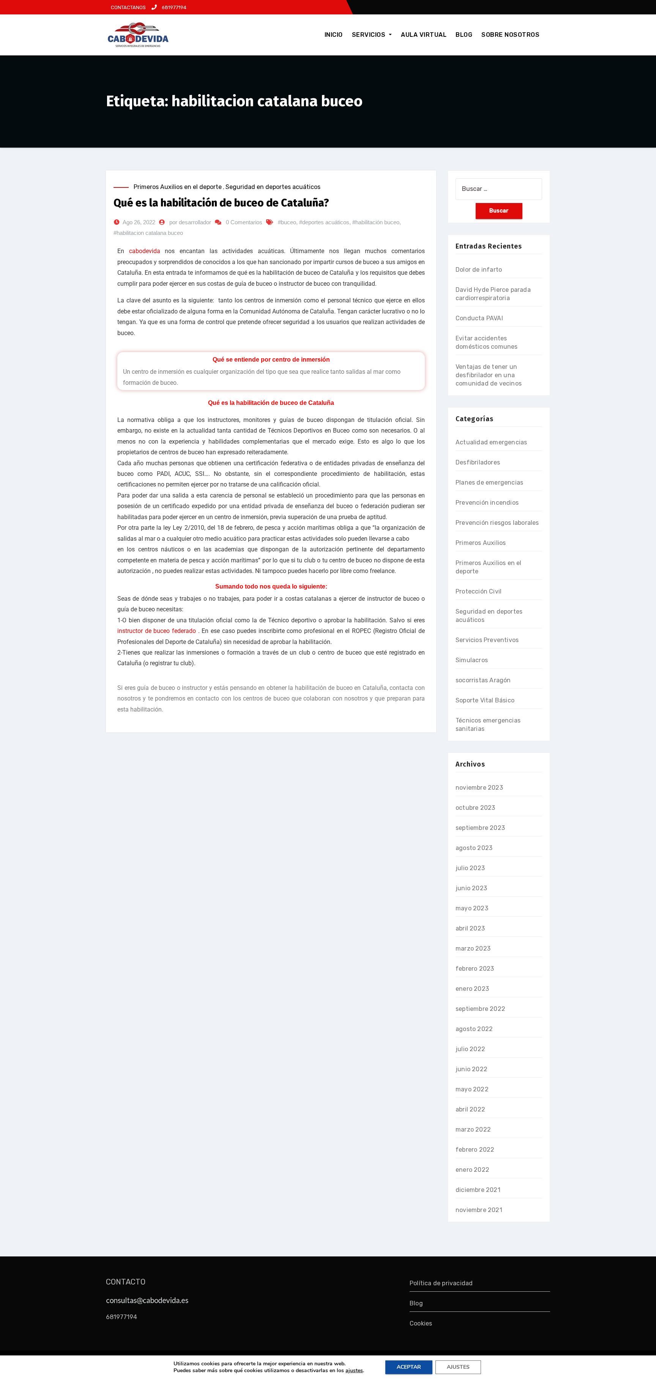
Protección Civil (478, 591)
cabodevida (144, 251)
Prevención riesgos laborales (497, 522)
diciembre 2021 (478, 1189)
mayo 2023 (472, 908)
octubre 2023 (475, 807)
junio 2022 (471, 1069)
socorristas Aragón (483, 680)
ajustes (354, 1370)
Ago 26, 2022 (139, 222)
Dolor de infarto (479, 269)
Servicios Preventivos (487, 640)
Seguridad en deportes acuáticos (273, 186)
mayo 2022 (472, 1089)
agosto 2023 (474, 848)
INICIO (334, 34)
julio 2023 (470, 868)
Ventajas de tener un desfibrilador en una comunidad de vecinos (489, 375)
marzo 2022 (473, 1129)
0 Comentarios (244, 222)
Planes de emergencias (489, 482)
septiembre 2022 (480, 1008)
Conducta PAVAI (479, 318)
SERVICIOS (369, 34)
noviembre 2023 (479, 787)
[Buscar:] (499, 189)
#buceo (287, 222)
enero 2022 (472, 1169)
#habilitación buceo (375, 222)
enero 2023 (472, 988)
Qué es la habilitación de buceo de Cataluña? (221, 203)
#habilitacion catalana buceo (148, 233)
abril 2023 (470, 928)
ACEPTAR (409, 1367)
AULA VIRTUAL (423, 34)
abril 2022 (470, 1109)
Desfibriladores (478, 462)
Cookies (421, 1323)
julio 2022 (470, 1049)
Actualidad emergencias (491, 442)
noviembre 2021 (479, 1210)
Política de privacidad (441, 1283)
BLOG (464, 34)
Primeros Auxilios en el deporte (178, 186)
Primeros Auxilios (481, 542)
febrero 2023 (475, 968)
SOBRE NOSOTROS (510, 34)
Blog (416, 1303)
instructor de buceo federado (156, 630)
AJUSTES (458, 1367)
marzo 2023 (473, 948)
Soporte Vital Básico (485, 700)
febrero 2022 (475, 1149)
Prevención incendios (487, 502)
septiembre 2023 (480, 827)
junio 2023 (471, 888)
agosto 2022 (474, 1029)
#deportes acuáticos (324, 222)
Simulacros (472, 660)
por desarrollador (190, 222)
